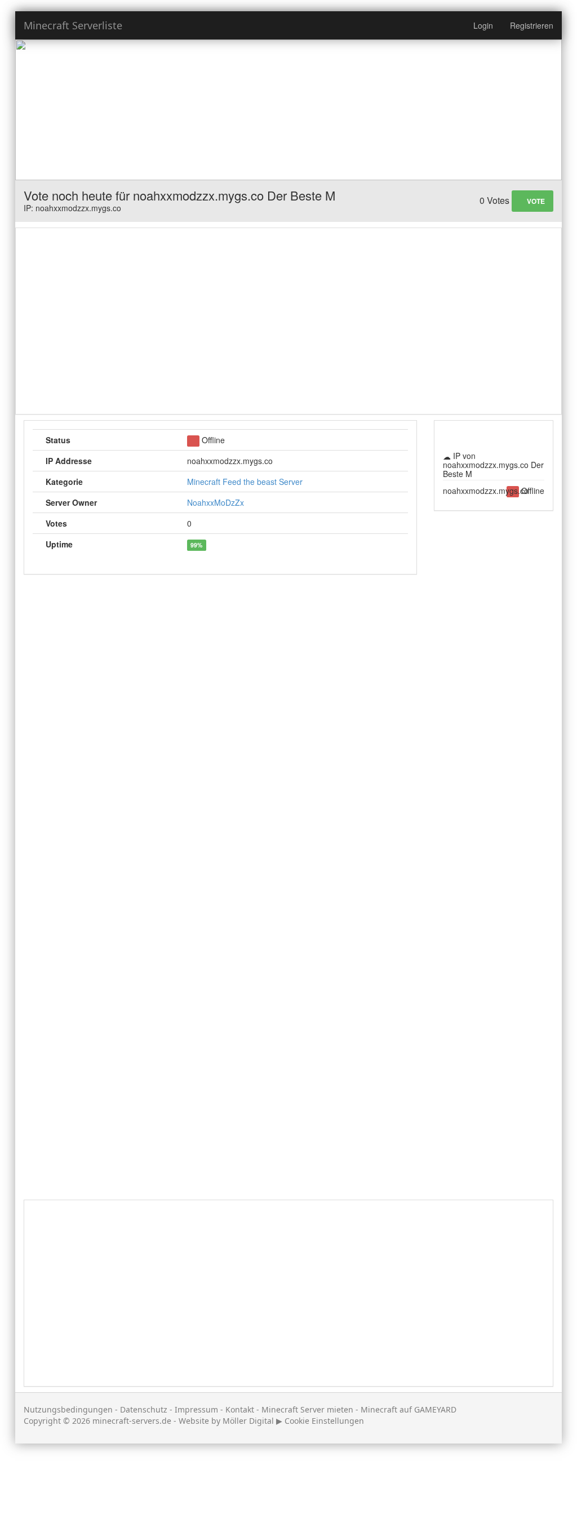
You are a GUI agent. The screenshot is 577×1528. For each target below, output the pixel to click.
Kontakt (239, 1409)
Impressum (196, 1409)
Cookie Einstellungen (324, 1420)
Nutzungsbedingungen (68, 1409)
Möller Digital (248, 1420)
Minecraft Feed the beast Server (245, 481)
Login (483, 25)
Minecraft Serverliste (73, 25)
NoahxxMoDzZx (215, 502)
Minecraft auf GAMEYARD (408, 1409)
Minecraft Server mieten (307, 1409)
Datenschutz (143, 1409)
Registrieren (531, 25)
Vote (535, 201)
